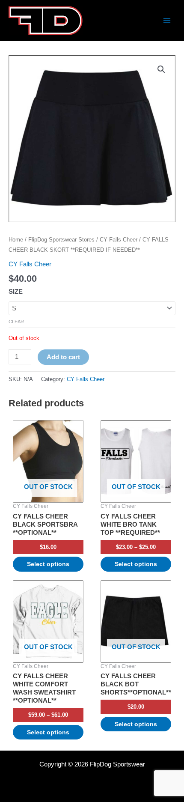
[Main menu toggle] (166, 20)
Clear (16, 321)
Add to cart (63, 357)
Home (16, 239)
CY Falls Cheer (118, 239)
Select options (48, 564)
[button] (161, 69)
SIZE (16, 291)
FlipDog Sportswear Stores (61, 239)
